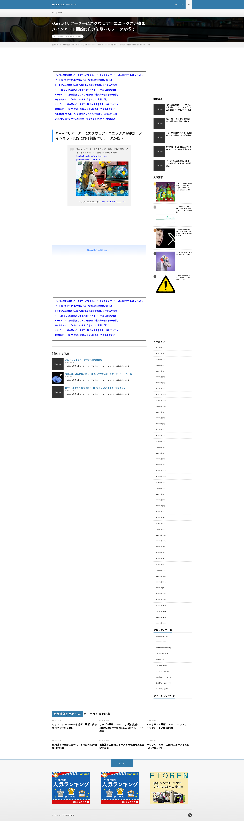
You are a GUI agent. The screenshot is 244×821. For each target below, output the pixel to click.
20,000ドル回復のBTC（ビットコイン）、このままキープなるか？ (95, 388)
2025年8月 (159, 418)
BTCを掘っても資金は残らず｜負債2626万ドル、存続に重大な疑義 (85, 90)
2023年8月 (159, 558)
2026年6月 (159, 359)
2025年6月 (159, 429)
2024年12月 (159, 465)
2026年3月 (159, 377)
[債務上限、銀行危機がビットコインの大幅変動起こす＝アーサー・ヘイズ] (58, 378)
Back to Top (122, 764)
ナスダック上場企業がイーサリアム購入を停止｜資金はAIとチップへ (86, 104)
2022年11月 (159, 611)
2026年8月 (159, 347)
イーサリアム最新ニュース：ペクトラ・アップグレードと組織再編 (169, 726)
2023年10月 (159, 547)
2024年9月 (159, 482)
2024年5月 (159, 506)
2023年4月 (159, 582)
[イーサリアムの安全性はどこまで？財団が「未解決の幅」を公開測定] (159, 165)
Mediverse (158, 659)
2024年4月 (159, 511)
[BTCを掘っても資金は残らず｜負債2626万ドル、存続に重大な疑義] (159, 151)
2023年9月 (159, 552)
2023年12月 (159, 535)
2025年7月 (159, 424)
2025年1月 (159, 459)
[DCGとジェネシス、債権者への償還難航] (58, 364)
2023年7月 (159, 564)
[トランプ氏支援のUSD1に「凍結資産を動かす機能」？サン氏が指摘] (159, 137)
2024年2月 (159, 523)
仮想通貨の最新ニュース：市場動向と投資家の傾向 (122, 746)
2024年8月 (159, 488)
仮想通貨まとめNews (73, 36)
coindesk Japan (160, 636)
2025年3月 (159, 447)
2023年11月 (159, 541)
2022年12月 (159, 605)
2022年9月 (159, 623)
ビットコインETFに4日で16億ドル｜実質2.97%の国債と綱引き (83, 80)
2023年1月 (159, 599)
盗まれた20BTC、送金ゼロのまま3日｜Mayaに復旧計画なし (82, 99)
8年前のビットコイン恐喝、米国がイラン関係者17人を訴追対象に (85, 109)
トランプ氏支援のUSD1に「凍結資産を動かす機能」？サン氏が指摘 (86, 85)
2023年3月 (159, 588)
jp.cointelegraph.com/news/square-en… (92, 156)
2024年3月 (159, 517)
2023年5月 (159, 576)
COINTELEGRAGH (161, 648)
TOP (53, 12)
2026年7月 (159, 353)
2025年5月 (159, 435)
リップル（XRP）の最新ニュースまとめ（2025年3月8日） (168, 746)
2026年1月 (159, 388)
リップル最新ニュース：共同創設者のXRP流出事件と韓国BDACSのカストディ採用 (121, 728)
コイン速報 (159, 665)
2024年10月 (159, 476)
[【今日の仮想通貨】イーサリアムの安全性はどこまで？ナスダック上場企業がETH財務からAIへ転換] (159, 109)
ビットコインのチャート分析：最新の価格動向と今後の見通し (74, 726)
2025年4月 (159, 441)
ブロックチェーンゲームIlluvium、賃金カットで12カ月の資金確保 (85, 119)
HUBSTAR (70, 815)
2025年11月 (159, 400)
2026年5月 (159, 365)
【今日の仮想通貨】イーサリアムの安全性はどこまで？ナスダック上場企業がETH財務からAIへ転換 (99, 75)
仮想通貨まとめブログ (162, 683)
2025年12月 (159, 394)
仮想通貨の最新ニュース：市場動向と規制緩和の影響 (74, 746)
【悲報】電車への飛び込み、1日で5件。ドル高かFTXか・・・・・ (183, 277)
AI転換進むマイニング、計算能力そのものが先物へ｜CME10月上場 (86, 114)
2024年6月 (159, 500)
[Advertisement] (99, 233)
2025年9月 (159, 412)
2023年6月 (159, 570)
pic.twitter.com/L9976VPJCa (88, 160)
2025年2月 (159, 453)
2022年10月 (159, 617)
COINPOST (159, 642)
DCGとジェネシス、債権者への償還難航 (83, 360)
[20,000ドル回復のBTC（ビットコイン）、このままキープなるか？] (58, 392)
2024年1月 (159, 529)
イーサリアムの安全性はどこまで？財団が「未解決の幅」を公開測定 (86, 94)
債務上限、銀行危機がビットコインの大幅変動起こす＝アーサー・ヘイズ (98, 374)
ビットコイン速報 (161, 671)
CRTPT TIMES (160, 653)
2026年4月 (159, 371)
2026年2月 (159, 382)
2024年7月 (159, 494)
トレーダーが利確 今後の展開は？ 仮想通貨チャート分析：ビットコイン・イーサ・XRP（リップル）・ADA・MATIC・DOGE (184, 187)
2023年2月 (159, 593)
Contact (60, 12)
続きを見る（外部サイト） (99, 250)
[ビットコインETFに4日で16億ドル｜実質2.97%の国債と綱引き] (159, 123)
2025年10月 (159, 406)
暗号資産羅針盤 (160, 689)
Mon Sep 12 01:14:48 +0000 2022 (112, 202)
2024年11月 (159, 470)
